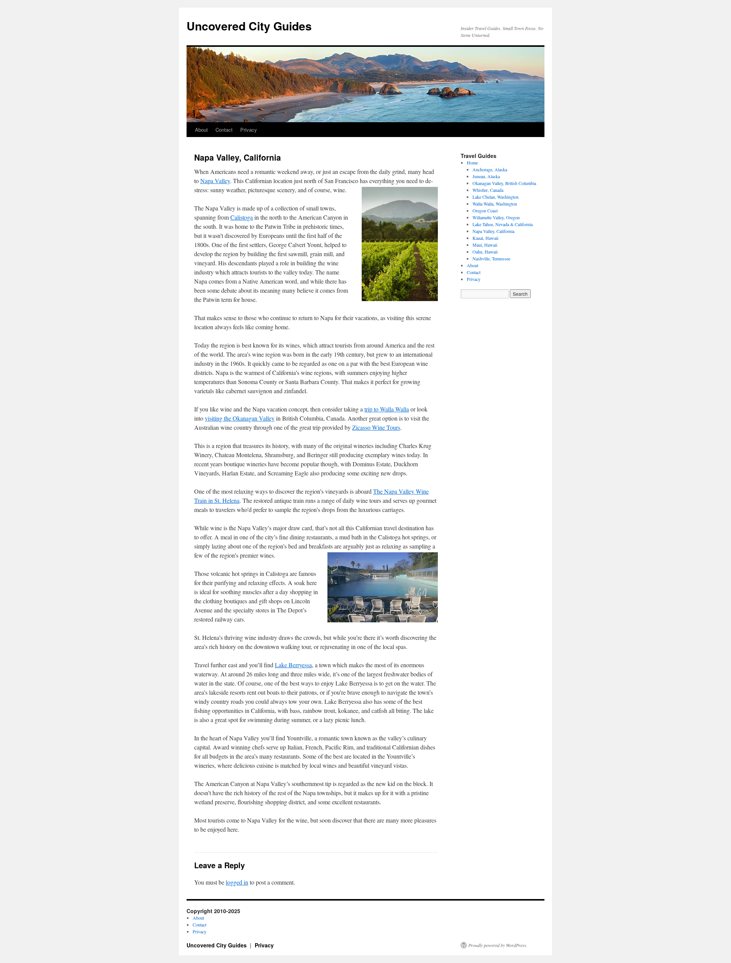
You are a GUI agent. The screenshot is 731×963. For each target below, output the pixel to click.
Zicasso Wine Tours (376, 427)
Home (472, 162)
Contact (224, 129)
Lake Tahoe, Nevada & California (502, 224)
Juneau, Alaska (486, 176)
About (201, 129)
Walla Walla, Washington (494, 204)
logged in (237, 882)
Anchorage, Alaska (489, 169)
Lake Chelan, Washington (495, 197)
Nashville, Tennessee (491, 258)
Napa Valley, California (493, 231)
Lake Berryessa (293, 665)
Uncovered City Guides (249, 26)
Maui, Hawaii (484, 245)
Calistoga (241, 217)
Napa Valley (215, 181)
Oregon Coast (485, 210)
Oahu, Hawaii (485, 252)
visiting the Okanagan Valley (240, 418)
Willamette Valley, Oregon (496, 217)
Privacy (248, 129)
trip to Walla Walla (386, 409)
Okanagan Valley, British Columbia (504, 183)
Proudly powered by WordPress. (497, 945)
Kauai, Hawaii (485, 238)
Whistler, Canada (487, 190)
